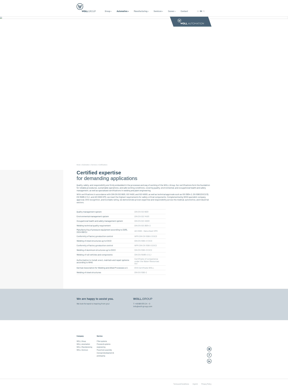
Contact (184, 11)
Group (107, 11)
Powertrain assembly (104, 350)
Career (171, 11)
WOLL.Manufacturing (84, 347)
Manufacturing (140, 11)
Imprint (195, 384)
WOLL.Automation (83, 344)
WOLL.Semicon (82, 350)
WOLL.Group (81, 341)
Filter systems (102, 341)
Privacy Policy (206, 384)
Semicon (158, 11)
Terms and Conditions (181, 384)
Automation (122, 11)
